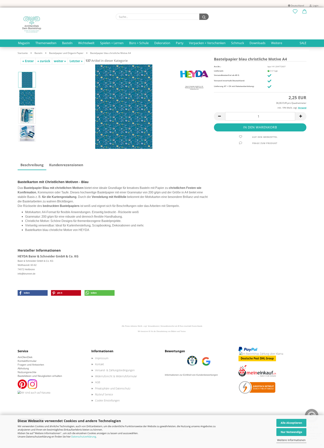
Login (315, 5)
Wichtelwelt (86, 43)
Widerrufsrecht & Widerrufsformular (116, 376)
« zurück (43, 61)
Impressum (101, 358)
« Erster (28, 61)
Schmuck (237, 43)
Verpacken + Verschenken (207, 43)
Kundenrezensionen (66, 165)
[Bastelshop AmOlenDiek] (32, 24)
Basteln (67, 43)
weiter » (60, 61)
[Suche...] (204, 17)
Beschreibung (32, 165)
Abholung (23, 368)
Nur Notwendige (291, 432)
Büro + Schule (139, 43)
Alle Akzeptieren (291, 423)
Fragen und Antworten (31, 364)
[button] (304, 12)
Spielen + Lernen (112, 43)
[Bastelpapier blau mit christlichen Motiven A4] (124, 106)
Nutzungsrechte (27, 372)
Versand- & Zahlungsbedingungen (115, 370)
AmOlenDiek (25, 357)
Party (179, 43)
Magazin (24, 43)
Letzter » (76, 61)
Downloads (258, 43)
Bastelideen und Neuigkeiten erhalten (40, 375)
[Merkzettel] (295, 12)
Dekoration (162, 43)
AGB (97, 382)
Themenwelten (45, 43)
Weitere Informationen (291, 440)
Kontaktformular (27, 360)
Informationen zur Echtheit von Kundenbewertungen (191, 375)
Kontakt (99, 364)
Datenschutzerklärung (83, 436)
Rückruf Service (104, 394)
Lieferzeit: (219, 70)
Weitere (276, 43)
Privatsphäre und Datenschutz (112, 388)
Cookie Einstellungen (107, 400)
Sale (303, 43)
